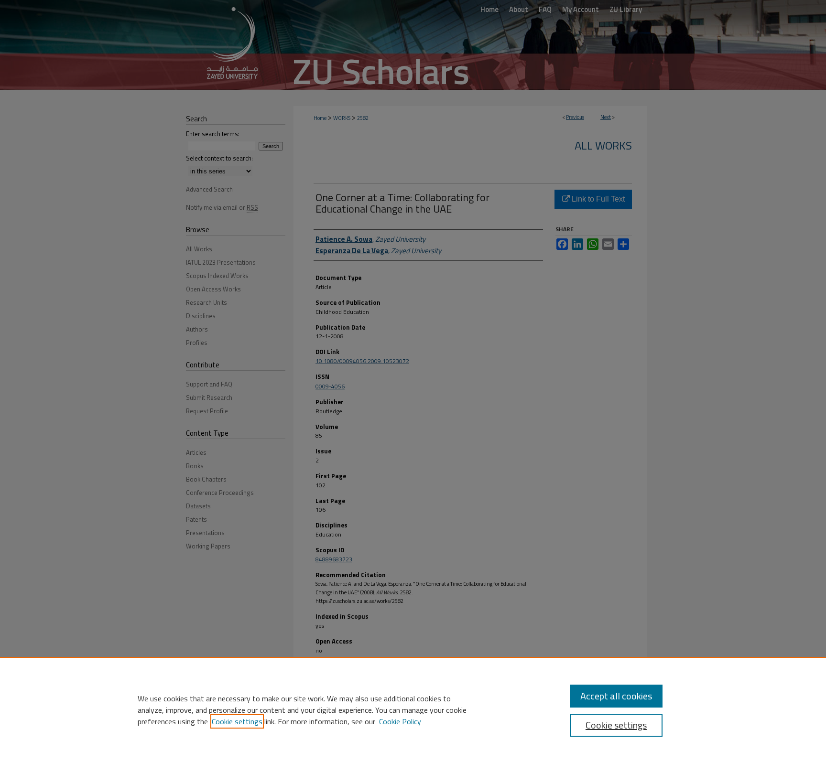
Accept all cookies (616, 695)
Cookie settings (237, 721)
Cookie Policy (400, 721)
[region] (413, 709)
